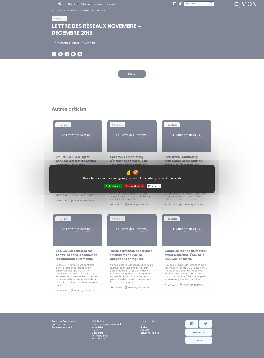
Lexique (98, 3)
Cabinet (72, 3)
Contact (111, 3)
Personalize (154, 186)
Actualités (85, 3)
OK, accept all (114, 186)
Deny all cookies (135, 186)
